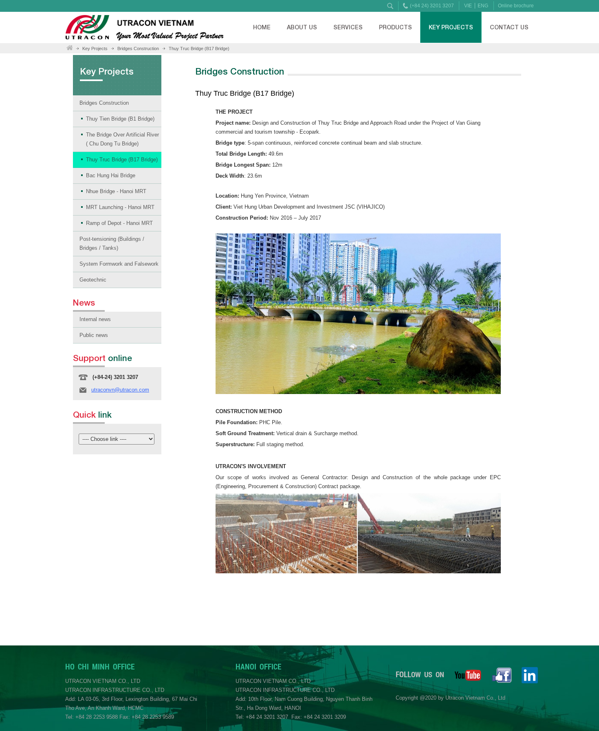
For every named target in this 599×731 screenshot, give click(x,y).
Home (262, 27)
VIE (468, 6)
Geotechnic (92, 280)
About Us (302, 27)
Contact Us (509, 27)
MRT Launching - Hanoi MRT (120, 207)
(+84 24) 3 (421, 6)
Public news (93, 335)
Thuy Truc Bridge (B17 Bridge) (199, 48)
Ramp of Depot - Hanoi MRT (119, 223)
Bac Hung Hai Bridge (110, 175)
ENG (483, 6)
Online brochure (516, 6)
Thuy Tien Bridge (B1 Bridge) (120, 119)
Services (348, 27)
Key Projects (451, 27)
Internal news (95, 319)
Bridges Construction (138, 48)
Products (395, 27)
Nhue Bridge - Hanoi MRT (116, 191)
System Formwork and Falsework (119, 264)
